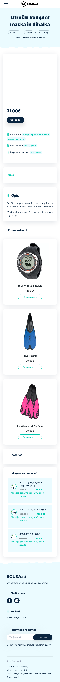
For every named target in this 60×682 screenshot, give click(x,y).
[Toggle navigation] (5, 4)
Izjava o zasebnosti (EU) (17, 670)
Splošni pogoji (13, 677)
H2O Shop (31, 145)
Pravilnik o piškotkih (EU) (17, 667)
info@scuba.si (20, 617)
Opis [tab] (11, 174)
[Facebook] (9, 600)
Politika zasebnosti (43, 673)
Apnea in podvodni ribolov (36, 134)
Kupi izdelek (15, 120)
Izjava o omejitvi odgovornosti (19, 673)
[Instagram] (17, 600)
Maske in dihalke (16, 139)
